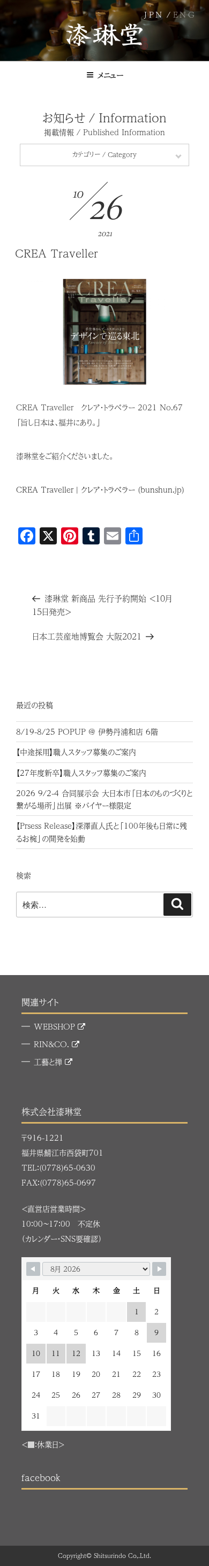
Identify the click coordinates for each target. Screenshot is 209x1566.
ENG (185, 14)
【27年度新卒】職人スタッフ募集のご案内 (81, 772)
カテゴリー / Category (104, 154)
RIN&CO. (53, 1044)
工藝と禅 (49, 1062)
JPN (154, 14)
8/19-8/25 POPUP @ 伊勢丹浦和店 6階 (87, 731)
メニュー (110, 75)
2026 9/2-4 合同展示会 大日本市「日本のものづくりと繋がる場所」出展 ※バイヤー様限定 (104, 799)
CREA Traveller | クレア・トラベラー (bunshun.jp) (100, 489)
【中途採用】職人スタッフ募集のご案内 (76, 752)
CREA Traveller (56, 253)
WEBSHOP (56, 1026)
